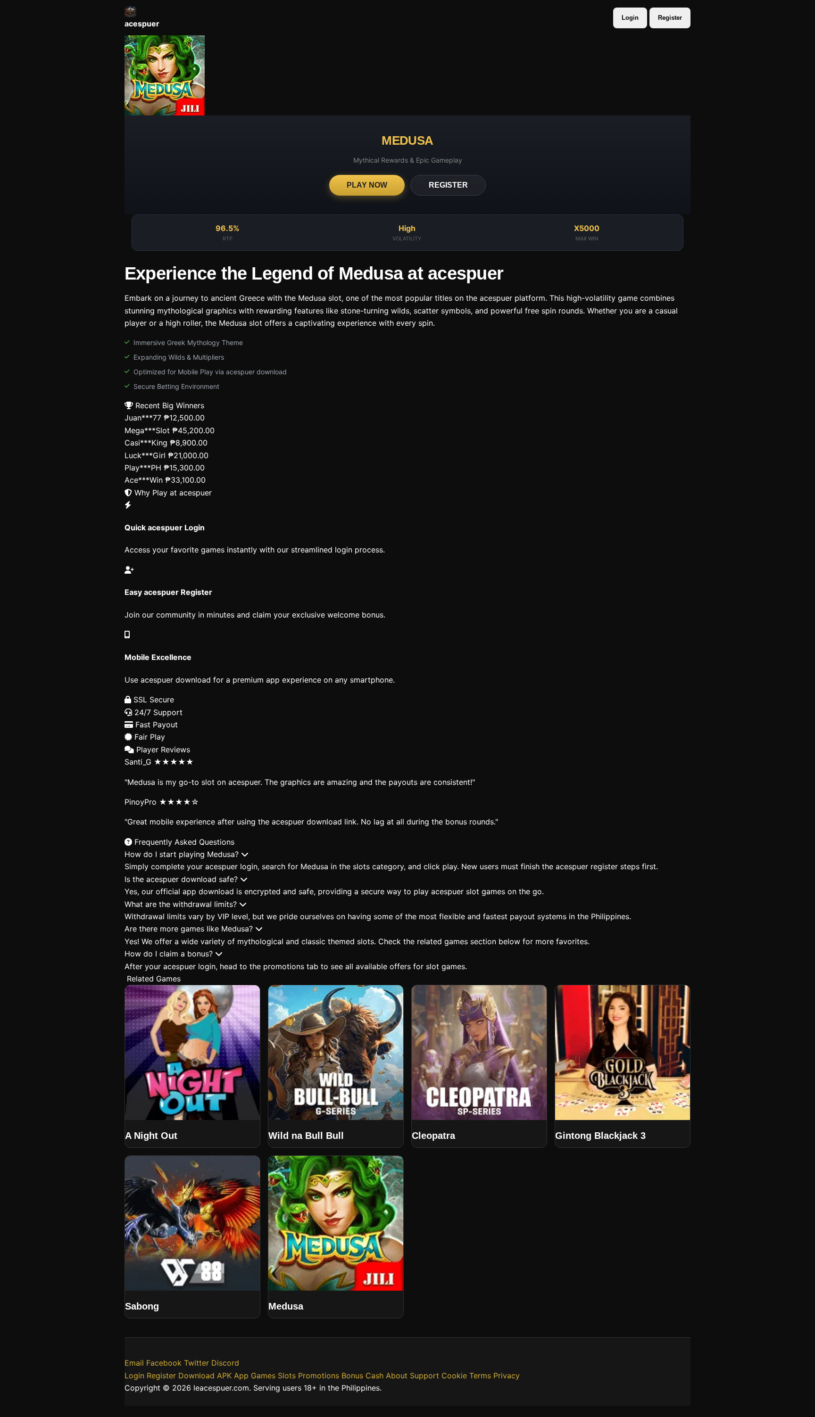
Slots (287, 1375)
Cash (374, 1375)
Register (670, 17)
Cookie (454, 1375)
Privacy (506, 1375)
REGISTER (448, 185)
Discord (225, 1363)
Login (630, 17)
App (241, 1375)
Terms (480, 1375)
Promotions (318, 1375)
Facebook (164, 1363)
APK (224, 1375)
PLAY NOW (367, 185)
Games (263, 1375)
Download (196, 1375)
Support (424, 1375)
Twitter (196, 1363)
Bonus (352, 1375)
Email (134, 1363)
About (397, 1375)
